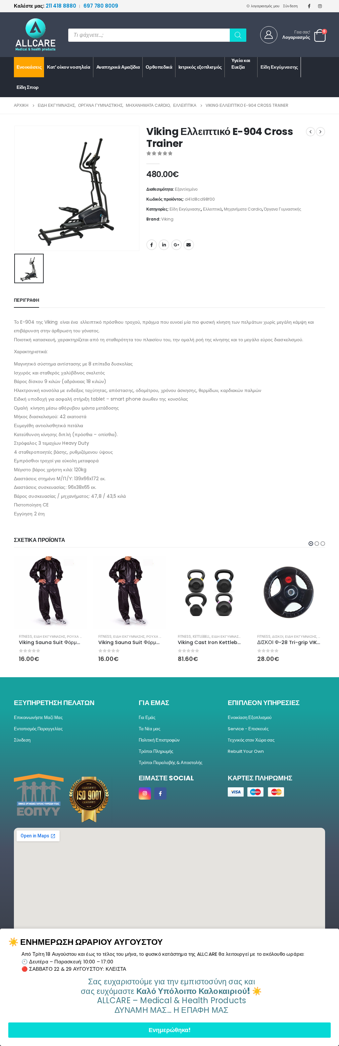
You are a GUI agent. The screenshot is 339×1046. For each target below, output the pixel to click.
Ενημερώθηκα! (170, 1030)
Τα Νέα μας (149, 729)
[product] (50, 592)
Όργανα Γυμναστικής (282, 209)
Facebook (151, 244)
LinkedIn (164, 244)
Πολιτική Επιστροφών (159, 740)
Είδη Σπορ (28, 87)
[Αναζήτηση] (238, 35)
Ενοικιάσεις (29, 67)
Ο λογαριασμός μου (263, 6)
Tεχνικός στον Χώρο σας (251, 740)
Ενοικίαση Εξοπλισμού (249, 717)
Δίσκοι (277, 636)
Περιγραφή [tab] (26, 300)
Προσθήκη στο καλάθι (76, 567)
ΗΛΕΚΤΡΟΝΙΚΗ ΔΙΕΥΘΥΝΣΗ (188, 244)
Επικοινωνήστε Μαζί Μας (38, 717)
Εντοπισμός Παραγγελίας (38, 729)
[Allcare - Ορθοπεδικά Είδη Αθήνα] (30, 34)
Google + (176, 244)
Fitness (25, 636)
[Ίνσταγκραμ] (320, 6)
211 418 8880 (45, 5)
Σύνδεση (290, 6)
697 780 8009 (100, 5)
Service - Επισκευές (248, 729)
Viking (167, 219)
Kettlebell (201, 636)
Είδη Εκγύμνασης (279, 67)
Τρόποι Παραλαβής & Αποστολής (170, 762)
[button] (311, 544)
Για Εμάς (147, 717)
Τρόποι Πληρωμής (156, 751)
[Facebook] (309, 6)
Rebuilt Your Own (246, 751)
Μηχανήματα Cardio (243, 209)
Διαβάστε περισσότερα (314, 567)
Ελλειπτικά (212, 209)
